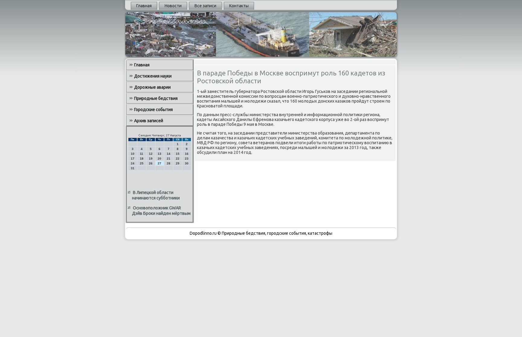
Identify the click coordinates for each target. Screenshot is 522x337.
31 (132, 168)
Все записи (205, 5)
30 (186, 163)
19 (151, 158)
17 (132, 158)
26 (151, 163)
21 (168, 158)
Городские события (153, 109)
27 (159, 163)
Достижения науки (153, 76)
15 (177, 153)
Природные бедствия (156, 98)
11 (141, 153)
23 (186, 158)
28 (168, 163)
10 (132, 153)
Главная (144, 5)
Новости (173, 5)
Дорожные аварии (152, 87)
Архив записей (148, 120)
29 (177, 163)
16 (186, 153)
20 (159, 158)
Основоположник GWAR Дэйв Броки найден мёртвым (161, 210)
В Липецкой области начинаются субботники (156, 195)
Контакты (239, 5)
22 (177, 158)
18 (141, 158)
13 (159, 153)
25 (141, 163)
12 (151, 153)
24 (132, 163)
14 (168, 153)
